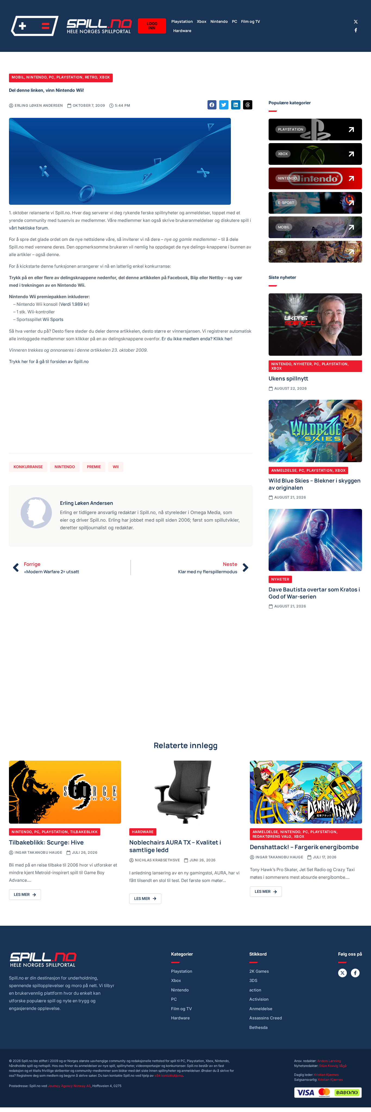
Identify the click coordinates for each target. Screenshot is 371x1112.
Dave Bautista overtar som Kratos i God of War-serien (314, 592)
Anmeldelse (284, 470)
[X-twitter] (356, 22)
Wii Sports (53, 319)
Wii (116, 467)
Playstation (182, 21)
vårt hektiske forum (28, 228)
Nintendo (219, 21)
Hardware (182, 30)
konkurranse (28, 467)
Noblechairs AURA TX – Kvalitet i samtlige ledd (175, 845)
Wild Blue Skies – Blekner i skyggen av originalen (315, 483)
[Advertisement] (130, 411)
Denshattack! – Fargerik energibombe (304, 846)
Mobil (18, 77)
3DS (253, 980)
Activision (259, 999)
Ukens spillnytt (288, 378)
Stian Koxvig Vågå (333, 1065)
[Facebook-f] (356, 30)
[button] (212, 104)
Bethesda (258, 1027)
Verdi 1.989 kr (74, 304)
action (255, 990)
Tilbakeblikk (84, 831)
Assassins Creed (265, 1018)
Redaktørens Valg (272, 836)
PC (234, 21)
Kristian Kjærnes (326, 1074)
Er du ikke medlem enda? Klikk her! (197, 338)
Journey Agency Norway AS (69, 1085)
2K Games (259, 971)
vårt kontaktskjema (169, 1075)
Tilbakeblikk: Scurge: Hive (46, 841)
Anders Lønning (329, 1061)
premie (94, 467)
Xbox (201, 21)
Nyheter (303, 363)
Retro (91, 77)
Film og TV (250, 21)
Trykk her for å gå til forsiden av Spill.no (49, 361)
